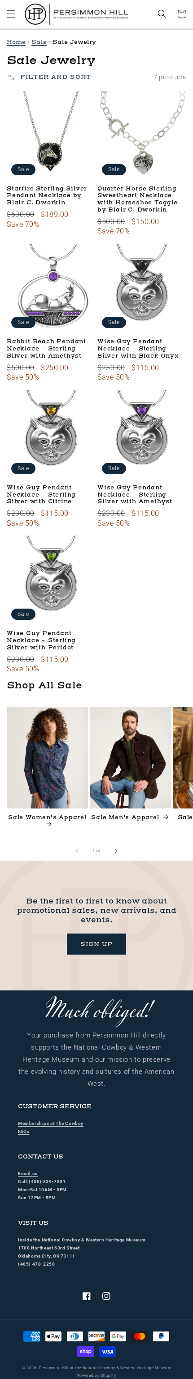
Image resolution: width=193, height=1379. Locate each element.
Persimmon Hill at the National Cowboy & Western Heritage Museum (105, 1368)
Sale (39, 42)
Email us (28, 1173)
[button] (11, 14)
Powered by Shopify (96, 1375)
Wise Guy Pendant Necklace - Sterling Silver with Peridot (41, 640)
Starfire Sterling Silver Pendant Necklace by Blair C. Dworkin (47, 196)
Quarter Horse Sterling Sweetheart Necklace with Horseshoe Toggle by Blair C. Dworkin (137, 199)
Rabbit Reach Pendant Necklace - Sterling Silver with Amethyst (46, 348)
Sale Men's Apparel (125, 817)
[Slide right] (116, 851)
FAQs (23, 1131)
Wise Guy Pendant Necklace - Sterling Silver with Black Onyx (138, 348)
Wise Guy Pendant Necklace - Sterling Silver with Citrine (41, 495)
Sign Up (96, 944)
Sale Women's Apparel (47, 817)
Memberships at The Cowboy (50, 1123)
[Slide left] (77, 851)
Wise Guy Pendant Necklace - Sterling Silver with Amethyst (134, 495)
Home (16, 42)
